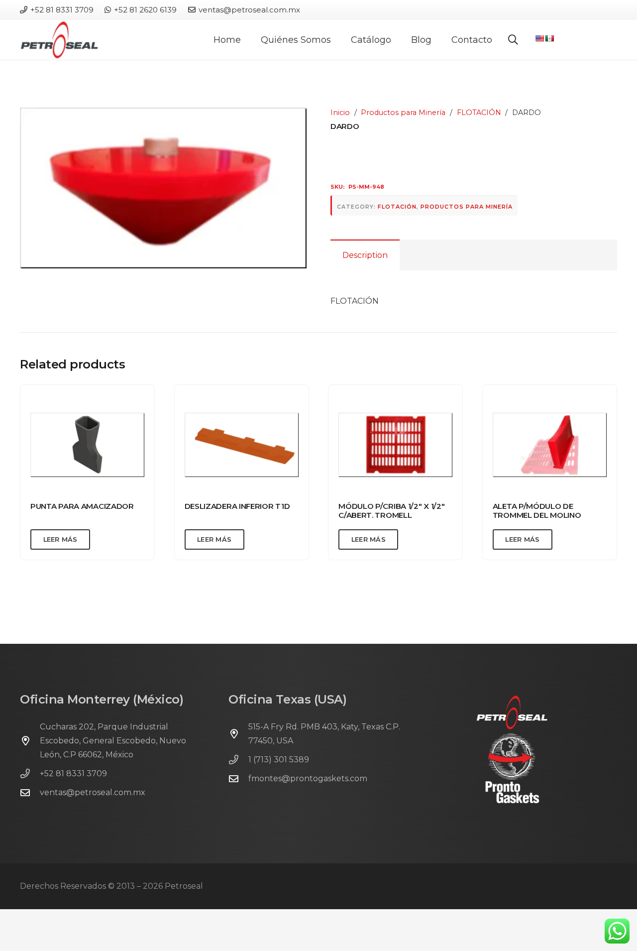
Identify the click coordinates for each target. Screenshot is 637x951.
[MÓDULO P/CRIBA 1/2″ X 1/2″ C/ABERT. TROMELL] (395, 445)
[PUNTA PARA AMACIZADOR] (87, 445)
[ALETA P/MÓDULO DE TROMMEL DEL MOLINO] (550, 445)
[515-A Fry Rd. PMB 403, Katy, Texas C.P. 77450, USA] (238, 733)
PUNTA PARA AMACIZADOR (82, 506)
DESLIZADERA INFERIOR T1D (237, 506)
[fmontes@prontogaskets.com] (238, 778)
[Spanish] (549, 38)
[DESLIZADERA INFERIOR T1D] (242, 445)
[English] (539, 38)
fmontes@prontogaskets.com (307, 778)
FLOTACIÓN (479, 112)
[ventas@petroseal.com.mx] (30, 792)
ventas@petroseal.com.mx (92, 792)
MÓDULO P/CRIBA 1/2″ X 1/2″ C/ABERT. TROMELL (391, 510)
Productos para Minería (403, 112)
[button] (397, 40)
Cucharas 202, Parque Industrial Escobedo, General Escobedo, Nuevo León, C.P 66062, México (113, 740)
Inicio (340, 112)
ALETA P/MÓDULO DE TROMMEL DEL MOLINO (537, 510)
